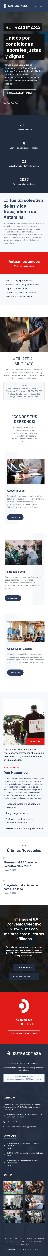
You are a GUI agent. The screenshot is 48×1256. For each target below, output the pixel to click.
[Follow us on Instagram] (8, 102)
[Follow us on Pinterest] (12, 102)
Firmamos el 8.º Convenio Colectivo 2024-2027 (20, 864)
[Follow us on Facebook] (4, 102)
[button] (34, 5)
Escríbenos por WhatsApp (24, 1033)
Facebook (8, 1238)
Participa (15, 517)
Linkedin (28, 1238)
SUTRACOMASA (18, 5)
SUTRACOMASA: (13, 1143)
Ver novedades (24, 967)
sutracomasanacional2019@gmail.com (21, 1127)
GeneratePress (35, 1250)
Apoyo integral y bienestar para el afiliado (20, 887)
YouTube (11, 1241)
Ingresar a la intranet (19, 93)
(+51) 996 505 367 (24, 1024)
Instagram (39, 1238)
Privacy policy (24, 1245)
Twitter (18, 1238)
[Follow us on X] (16, 102)
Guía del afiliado (24, 1241)
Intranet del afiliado (24, 976)
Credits (37, 1241)
